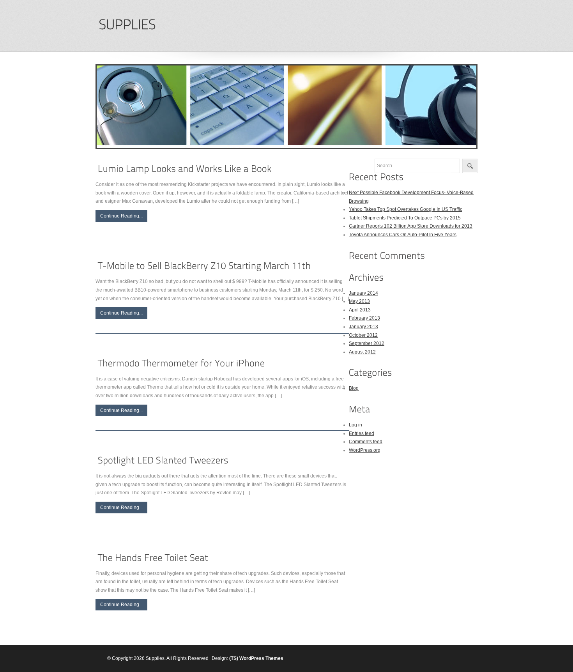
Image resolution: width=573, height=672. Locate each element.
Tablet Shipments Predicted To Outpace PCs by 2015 (405, 218)
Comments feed (365, 441)
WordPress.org (364, 450)
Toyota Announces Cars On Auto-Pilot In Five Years (402, 234)
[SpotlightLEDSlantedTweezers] (163, 460)
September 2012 (366, 343)
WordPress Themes (261, 658)
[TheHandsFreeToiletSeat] (153, 557)
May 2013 (359, 301)
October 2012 (363, 335)
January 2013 (363, 326)
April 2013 (360, 310)
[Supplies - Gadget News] (127, 25)
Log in (355, 425)
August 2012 (362, 352)
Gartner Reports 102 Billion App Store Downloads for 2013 (410, 226)
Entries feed (361, 433)
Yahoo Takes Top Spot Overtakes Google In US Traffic (405, 209)
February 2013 (364, 318)
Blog (354, 388)
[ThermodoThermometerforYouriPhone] (181, 363)
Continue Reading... (121, 216)
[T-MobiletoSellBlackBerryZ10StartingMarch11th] (204, 266)
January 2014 (363, 293)
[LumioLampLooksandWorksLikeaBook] (185, 168)
